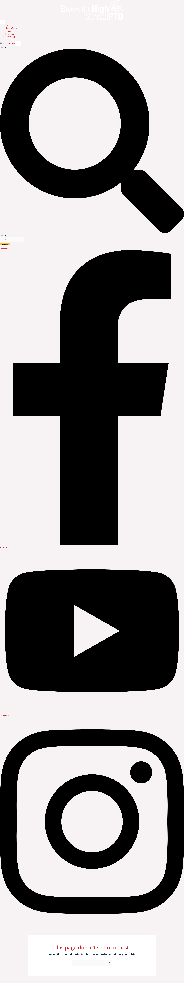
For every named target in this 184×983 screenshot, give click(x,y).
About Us (9, 25)
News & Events (11, 28)
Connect (8, 31)
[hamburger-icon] (2, 22)
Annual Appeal (11, 37)
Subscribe (9, 34)
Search (3, 47)
